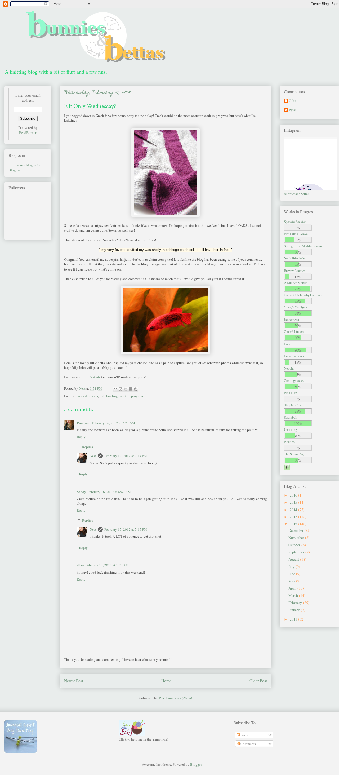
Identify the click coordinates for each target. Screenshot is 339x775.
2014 (294, 509)
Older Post (258, 680)
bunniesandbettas (296, 193)
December (296, 530)
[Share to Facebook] (130, 389)
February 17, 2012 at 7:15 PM (125, 529)
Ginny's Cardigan (295, 307)
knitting (112, 395)
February (295, 602)
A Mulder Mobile (295, 283)
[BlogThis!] (120, 389)
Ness (93, 455)
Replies (87, 446)
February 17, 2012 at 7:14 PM (125, 455)
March (293, 595)
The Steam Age (294, 454)
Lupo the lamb (294, 356)
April (292, 588)
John (292, 101)
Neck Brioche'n (294, 258)
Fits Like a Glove (296, 234)
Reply (81, 436)
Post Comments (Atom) (175, 698)
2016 (294, 495)
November (296, 537)
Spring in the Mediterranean (303, 246)
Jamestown (291, 319)
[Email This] (115, 389)
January (294, 609)
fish (102, 395)
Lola (287, 344)
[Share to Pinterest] (135, 389)
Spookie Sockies (295, 221)
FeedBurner (28, 132)
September (296, 552)
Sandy (81, 491)
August (294, 559)
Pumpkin (83, 422)
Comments (248, 743)
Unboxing (290, 429)
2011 (294, 619)
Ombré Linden (294, 331)
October (294, 544)
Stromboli (290, 417)
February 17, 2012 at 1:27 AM (107, 565)
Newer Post (73, 680)
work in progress (131, 395)
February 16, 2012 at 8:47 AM (109, 491)
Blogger (196, 764)
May (292, 580)
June (292, 573)
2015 (294, 502)
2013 (294, 516)
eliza (80, 565)
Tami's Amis (91, 377)
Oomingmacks (294, 380)
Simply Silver (293, 405)
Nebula (289, 368)
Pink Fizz (290, 393)
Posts (244, 735)
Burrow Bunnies (294, 270)
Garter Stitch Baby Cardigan (303, 295)
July (292, 566)
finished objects (86, 395)
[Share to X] (125, 389)
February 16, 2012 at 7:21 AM (113, 422)
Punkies (289, 442)
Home (166, 680)
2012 (294, 523)
